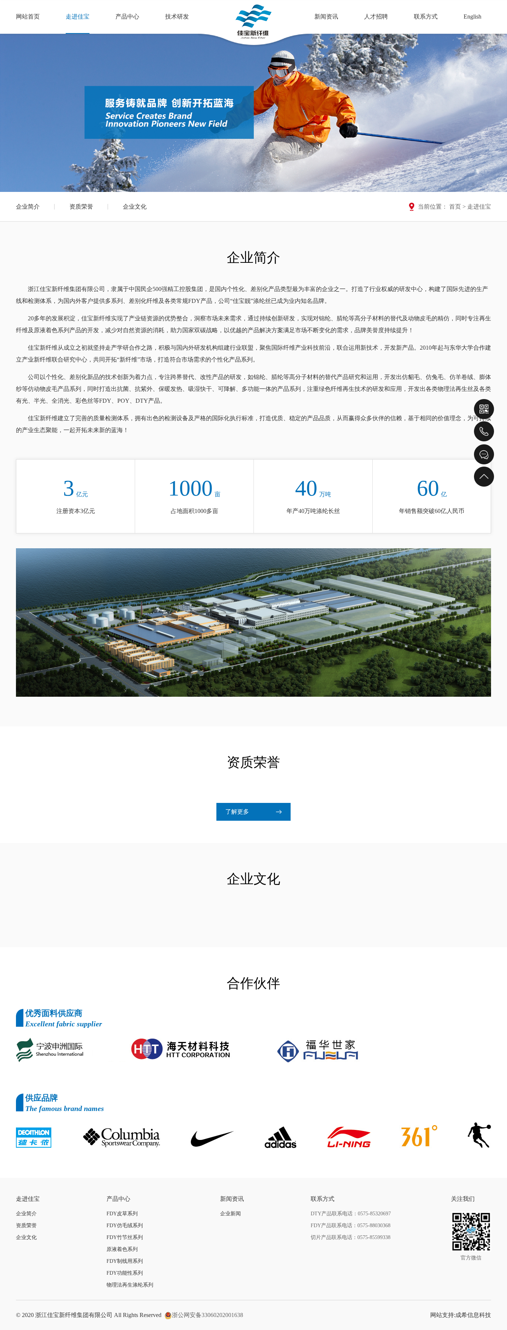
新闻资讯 (326, 16)
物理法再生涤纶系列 (130, 1285)
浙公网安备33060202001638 (207, 1315)
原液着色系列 (122, 1249)
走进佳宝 (77, 16)
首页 (455, 206)
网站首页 (28, 16)
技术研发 (177, 16)
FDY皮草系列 (122, 1213)
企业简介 (28, 206)
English (472, 16)
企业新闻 (230, 1213)
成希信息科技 (473, 1315)
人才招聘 (376, 16)
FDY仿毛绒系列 (125, 1225)
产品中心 (127, 16)
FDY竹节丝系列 (125, 1237)
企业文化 (135, 206)
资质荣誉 (81, 206)
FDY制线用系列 (125, 1261)
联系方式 (426, 16)
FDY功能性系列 (125, 1273)
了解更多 (237, 811)
